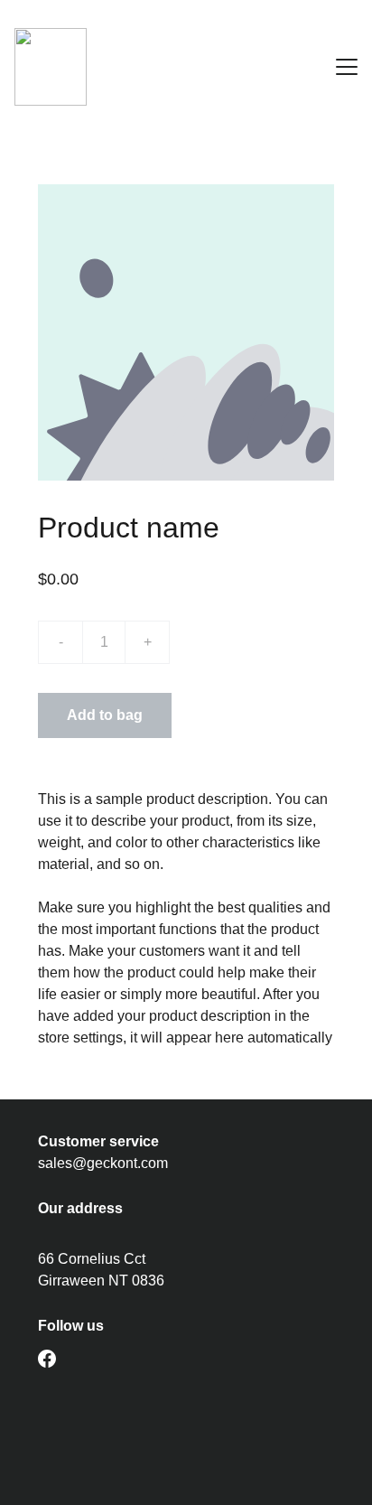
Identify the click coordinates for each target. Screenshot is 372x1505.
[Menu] (347, 67)
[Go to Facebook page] (47, 1359)
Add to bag (105, 715)
